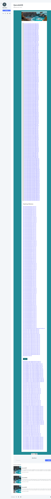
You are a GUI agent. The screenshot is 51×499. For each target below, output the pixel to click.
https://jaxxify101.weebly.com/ (27, 400)
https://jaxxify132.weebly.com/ (27, 403)
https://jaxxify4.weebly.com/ (27, 330)
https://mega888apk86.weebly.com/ (28, 448)
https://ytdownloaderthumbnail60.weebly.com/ (29, 210)
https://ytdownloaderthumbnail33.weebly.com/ (32, 196)
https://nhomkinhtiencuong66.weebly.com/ (31, 152)
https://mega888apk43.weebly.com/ (28, 413)
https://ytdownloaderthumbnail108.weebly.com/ (30, 320)
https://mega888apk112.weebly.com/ (38, 379)
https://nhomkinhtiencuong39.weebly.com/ (31, 74)
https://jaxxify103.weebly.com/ (27, 401)
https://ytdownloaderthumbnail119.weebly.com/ (30, 244)
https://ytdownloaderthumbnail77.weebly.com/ (29, 301)
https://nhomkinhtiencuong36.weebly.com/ (31, 71)
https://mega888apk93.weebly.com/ (28, 419)
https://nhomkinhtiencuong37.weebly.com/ (31, 72)
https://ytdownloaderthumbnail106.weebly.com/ (30, 317)
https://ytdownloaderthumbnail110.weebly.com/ (30, 322)
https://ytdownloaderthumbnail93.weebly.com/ (29, 284)
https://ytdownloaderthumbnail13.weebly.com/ (32, 172)
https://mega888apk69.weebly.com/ (28, 416)
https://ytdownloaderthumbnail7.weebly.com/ (31, 165)
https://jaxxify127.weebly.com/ (27, 434)
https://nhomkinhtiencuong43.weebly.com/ (31, 143)
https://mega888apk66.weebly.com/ (38, 414)
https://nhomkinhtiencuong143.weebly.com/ (31, 149)
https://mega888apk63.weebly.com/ (38, 446)
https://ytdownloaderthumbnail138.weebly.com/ (30, 325)
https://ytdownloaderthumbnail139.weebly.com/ (30, 327)
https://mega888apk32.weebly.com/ (38, 369)
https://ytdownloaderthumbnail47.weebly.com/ (29, 247)
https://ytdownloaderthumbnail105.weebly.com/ (30, 310)
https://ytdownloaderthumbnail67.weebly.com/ (29, 277)
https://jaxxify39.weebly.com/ (35, 426)
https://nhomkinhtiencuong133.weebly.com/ (31, 97)
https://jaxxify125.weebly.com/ (36, 362)
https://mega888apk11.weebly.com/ (28, 437)
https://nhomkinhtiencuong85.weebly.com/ (31, 111)
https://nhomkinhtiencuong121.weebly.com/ (31, 23)
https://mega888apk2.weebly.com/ (38, 363)
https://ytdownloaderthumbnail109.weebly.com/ (30, 321)
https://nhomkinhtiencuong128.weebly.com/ (31, 61)
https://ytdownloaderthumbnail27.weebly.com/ (32, 189)
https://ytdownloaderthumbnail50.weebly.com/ (29, 251)
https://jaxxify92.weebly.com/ (27, 353)
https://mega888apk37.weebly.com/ (38, 442)
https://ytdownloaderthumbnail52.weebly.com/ (29, 295)
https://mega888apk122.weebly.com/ (38, 421)
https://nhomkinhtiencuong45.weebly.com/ (31, 145)
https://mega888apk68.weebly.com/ (38, 415)
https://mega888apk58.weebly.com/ (38, 373)
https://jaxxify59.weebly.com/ (35, 350)
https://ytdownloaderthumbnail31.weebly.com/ (32, 194)
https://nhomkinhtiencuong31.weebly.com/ (31, 88)
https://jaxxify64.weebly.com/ (27, 429)
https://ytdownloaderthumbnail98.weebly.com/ (29, 260)
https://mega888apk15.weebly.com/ (28, 439)
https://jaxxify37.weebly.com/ (35, 425)
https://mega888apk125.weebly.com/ (28, 424)
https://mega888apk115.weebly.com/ (28, 381)
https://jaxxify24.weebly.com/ (27, 342)
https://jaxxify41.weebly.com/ (27, 394)
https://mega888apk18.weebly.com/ (38, 440)
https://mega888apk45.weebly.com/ (28, 414)
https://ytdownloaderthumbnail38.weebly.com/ (29, 225)
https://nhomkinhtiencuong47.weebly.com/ (31, 30)
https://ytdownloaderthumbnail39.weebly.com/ (29, 226)
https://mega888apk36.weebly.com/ (28, 442)
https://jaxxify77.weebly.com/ (27, 386)
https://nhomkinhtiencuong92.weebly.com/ (31, 130)
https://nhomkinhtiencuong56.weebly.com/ (31, 100)
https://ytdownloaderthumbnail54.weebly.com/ (29, 297)
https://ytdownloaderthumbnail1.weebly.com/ (31, 158)
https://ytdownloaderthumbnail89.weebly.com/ (29, 238)
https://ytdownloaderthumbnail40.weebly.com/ (29, 227)
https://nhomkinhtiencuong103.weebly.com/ (31, 120)
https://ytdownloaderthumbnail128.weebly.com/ (30, 266)
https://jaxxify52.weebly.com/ (35, 382)
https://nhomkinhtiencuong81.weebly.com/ (31, 106)
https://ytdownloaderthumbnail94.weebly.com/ (29, 285)
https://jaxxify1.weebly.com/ (41, 328)
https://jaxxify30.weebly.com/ (27, 346)
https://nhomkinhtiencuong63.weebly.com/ (31, 85)
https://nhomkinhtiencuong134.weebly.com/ (31, 98)
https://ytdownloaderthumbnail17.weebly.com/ (31, 177)
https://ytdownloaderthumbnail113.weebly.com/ (30, 219)
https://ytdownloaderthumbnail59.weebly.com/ (29, 208)
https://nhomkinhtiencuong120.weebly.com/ (31, 139)
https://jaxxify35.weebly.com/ (35, 348)
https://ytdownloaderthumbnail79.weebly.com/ (29, 303)
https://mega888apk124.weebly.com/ (38, 422)
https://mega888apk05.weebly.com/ (28, 366)
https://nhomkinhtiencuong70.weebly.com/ (31, 157)
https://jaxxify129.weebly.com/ (27, 435)
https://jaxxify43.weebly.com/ (27, 395)
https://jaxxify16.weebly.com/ (27, 337)
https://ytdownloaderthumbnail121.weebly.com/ (30, 288)
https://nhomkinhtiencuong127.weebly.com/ (31, 60)
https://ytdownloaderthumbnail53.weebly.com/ (29, 296)
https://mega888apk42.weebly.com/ (38, 412)
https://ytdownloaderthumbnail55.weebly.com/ (29, 298)
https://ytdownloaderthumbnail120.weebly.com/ (30, 245)
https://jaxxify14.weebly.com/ (27, 336)
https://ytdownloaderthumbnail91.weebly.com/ (29, 282)
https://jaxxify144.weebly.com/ (27, 393)
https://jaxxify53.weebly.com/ (27, 383)
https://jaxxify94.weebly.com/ (27, 354)
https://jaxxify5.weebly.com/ (35, 330)
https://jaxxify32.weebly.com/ (27, 347)
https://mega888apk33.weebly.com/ (28, 370)
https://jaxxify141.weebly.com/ (36, 390)
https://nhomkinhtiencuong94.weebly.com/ (31, 132)
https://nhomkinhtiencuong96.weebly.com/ (31, 47)
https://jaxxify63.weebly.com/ (35, 428)
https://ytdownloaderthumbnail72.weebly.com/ (29, 253)
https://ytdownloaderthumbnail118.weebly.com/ (30, 243)
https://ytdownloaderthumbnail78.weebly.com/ (29, 302)
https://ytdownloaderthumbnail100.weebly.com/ (30, 263)
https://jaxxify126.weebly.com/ (36, 433)
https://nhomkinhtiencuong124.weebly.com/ (31, 27)
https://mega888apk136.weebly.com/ (38, 381)
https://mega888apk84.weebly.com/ (38, 376)
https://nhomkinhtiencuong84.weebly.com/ (31, 110)
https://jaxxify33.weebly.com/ (35, 347)
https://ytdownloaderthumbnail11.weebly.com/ (31, 170)
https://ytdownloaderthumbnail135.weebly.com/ (30, 316)
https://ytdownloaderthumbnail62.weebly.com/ (29, 230)
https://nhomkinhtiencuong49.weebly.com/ (31, 33)
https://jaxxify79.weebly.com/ (27, 387)
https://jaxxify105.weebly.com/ (27, 402)
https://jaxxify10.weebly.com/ (27, 334)
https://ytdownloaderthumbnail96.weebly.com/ (29, 258)
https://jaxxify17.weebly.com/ (35, 337)
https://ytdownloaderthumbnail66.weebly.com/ (29, 276)
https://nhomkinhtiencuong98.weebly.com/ (31, 49)
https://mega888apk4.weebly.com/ (38, 364)
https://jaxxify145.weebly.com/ (36, 393)
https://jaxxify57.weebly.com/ (35, 349)
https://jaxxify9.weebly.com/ (35, 333)
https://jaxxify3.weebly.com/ (35, 329)
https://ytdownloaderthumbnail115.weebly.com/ (30, 221)
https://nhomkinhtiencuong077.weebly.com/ (31, 125)
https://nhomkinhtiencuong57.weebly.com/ (31, 101)
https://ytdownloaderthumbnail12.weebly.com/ (32, 171)
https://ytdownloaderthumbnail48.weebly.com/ (29, 249)
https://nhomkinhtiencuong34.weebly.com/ (31, 92)
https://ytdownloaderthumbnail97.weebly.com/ (29, 259)
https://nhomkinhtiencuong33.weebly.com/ (31, 91)
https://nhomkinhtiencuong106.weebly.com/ (31, 112)
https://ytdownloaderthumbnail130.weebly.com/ (30, 269)
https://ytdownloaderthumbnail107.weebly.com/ (30, 318)
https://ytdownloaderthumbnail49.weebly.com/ (29, 250)
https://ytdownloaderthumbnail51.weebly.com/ (29, 294)
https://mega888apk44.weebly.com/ (38, 413)
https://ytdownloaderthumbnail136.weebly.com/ (30, 323)
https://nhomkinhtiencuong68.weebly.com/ (31, 155)
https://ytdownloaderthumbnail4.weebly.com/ (31, 162)
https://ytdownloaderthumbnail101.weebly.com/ (30, 305)
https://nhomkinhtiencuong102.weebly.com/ (31, 119)
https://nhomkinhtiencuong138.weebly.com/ (31, 79)
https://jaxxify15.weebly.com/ (35, 336)
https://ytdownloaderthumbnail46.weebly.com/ (29, 246)
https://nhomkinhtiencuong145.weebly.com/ (31, 151)
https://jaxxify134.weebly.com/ (27, 405)
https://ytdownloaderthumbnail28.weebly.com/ (32, 190)
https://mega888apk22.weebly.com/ (38, 406)
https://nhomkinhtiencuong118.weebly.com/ (31, 137)
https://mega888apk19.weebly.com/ (28, 441)
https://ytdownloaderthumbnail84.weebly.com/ (29, 214)
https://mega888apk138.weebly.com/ (38, 424)
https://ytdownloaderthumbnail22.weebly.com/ (32, 183)
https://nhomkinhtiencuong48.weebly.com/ (31, 32)
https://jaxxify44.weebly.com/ (35, 395)
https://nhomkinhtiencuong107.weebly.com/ (31, 113)
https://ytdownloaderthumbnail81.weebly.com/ (29, 211)
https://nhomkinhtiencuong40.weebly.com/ (31, 75)
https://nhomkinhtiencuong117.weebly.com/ (31, 136)
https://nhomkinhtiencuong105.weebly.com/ (31, 123)
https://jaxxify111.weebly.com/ (27, 388)
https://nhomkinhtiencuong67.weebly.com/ (31, 153)
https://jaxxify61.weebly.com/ (35, 427)
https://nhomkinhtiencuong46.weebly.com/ (31, 29)
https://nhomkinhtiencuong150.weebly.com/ (31, 40)
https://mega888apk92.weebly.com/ (38, 418)
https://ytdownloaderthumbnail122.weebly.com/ (30, 289)
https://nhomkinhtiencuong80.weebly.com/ (31, 127)
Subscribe (6, 10)
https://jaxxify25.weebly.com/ (35, 342)
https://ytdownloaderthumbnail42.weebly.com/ (29, 271)
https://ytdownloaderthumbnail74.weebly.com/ (29, 256)
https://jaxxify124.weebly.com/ (27, 362)
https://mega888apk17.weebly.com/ (28, 440)
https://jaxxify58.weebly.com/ (27, 350)
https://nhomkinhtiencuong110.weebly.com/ (31, 117)
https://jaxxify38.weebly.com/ (27, 426)
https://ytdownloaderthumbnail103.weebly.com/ (30, 308)
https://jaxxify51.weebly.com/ (27, 382)
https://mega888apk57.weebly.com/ (28, 373)
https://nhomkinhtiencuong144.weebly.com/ (31, 150)
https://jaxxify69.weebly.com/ (27, 399)
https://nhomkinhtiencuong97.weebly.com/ (31, 48)
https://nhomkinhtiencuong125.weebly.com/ (31, 28)
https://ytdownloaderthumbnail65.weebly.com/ (29, 233)
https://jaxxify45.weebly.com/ (27, 396)
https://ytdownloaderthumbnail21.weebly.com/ (32, 182)
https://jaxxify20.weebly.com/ (27, 340)
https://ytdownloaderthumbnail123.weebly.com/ (30, 290)
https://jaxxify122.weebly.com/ (27, 361)
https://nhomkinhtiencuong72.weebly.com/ (31, 42)
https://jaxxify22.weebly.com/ (27, 341)
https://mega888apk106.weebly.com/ (38, 377)
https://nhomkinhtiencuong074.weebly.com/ (31, 45)
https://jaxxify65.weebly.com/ (35, 429)
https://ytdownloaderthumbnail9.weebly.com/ (31, 168)
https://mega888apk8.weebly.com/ (38, 367)
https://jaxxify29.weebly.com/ (35, 344)
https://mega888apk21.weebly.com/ (28, 406)
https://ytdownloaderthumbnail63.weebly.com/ (29, 231)
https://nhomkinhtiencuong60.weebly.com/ (31, 105)
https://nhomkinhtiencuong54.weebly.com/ (31, 68)
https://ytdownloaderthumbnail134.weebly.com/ (30, 315)
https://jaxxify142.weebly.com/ (27, 392)
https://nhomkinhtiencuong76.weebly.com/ (31, 124)
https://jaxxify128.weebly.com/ (36, 434)
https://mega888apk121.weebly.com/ (28, 421)
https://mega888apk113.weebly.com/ (28, 380)
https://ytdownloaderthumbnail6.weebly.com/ (31, 164)
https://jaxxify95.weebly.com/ (35, 354)
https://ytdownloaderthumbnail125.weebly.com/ (30, 292)
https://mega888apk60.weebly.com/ (38, 374)
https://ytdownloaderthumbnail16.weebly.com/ (32, 176)
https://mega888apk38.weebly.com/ (28, 444)
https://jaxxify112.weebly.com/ (36, 388)
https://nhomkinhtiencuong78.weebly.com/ (31, 126)
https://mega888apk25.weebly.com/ (28, 408)
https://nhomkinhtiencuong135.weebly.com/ (31, 99)
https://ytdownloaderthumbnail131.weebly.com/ (30, 311)
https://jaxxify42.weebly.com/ (35, 394)
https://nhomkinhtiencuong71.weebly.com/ (31, 41)
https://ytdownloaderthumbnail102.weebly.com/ (30, 307)
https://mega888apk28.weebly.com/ (38, 409)
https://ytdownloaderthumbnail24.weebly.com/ (32, 185)
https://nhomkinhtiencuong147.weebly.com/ (31, 36)
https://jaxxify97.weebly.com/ (35, 431)
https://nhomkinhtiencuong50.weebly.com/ (31, 34)
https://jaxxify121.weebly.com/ (27, 355)
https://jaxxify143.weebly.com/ (36, 392)
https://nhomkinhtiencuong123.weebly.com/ (31, 26)
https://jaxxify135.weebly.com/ (36, 405)
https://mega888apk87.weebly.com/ (38, 448)
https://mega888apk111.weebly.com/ (28, 379)
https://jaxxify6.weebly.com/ (27, 331)
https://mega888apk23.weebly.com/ (28, 407)
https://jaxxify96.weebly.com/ (27, 431)
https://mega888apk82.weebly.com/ (38, 375)
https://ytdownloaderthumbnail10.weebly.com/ (32, 169)
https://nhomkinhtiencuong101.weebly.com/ (31, 118)
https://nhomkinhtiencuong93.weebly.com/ (31, 131)
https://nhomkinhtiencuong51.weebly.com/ (31, 65)
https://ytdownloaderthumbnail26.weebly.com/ (32, 188)
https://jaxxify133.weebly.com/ (36, 403)
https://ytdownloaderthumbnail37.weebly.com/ (29, 224)
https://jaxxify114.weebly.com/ (36, 389)
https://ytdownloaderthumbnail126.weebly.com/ (30, 264)
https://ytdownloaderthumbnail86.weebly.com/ (29, 234)
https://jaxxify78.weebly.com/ (35, 386)
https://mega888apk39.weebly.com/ (38, 444)
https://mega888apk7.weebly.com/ (28, 367)
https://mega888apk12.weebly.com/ (38, 437)
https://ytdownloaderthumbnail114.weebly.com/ (30, 220)
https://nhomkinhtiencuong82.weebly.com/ (31, 107)
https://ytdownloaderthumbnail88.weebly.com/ (29, 237)
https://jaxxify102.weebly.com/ (36, 400)
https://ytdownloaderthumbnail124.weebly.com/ (30, 291)
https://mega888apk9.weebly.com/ (28, 368)
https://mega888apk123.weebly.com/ (28, 422)
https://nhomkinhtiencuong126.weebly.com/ (31, 59)
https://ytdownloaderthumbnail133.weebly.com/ (30, 314)
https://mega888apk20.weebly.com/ (38, 441)
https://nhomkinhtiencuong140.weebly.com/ (31, 81)
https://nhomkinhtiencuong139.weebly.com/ (31, 80)
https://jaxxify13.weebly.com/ (35, 335)
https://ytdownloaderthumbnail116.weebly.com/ (30, 240)
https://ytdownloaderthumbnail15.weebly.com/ (32, 175)
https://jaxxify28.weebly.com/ (27, 344)
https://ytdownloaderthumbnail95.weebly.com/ (29, 286)
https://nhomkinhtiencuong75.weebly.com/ (31, 46)
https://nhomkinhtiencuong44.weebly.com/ (31, 144)
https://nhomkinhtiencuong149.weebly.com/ (31, 39)
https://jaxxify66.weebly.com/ (35, 396)
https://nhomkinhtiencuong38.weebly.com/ (31, 73)
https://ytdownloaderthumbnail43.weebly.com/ (29, 272)
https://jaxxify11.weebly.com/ (35, 334)
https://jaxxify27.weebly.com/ (35, 343)
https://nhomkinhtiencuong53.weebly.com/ (31, 67)
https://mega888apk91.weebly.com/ (28, 418)
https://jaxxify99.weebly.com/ (35, 432)
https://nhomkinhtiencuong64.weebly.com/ (31, 86)
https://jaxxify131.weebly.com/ (36, 402)
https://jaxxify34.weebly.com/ (27, 348)
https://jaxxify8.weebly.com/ (27, 333)
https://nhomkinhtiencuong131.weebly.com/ (31, 94)
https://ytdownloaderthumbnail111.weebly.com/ (30, 217)
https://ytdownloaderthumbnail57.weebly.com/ (29, 206)
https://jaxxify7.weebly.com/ (35, 331)
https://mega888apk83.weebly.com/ (28, 376)
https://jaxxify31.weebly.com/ (35, 346)
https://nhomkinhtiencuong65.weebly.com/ (31, 87)
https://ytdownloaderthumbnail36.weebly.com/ (29, 223)
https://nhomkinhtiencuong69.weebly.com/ (31, 156)
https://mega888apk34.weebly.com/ (38, 370)
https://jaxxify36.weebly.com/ (27, 425)
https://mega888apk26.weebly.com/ (38, 408)
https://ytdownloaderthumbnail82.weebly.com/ (29, 212)
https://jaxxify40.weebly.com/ (27, 427)
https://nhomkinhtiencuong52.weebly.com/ (31, 66)
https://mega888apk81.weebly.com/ (28, 375)
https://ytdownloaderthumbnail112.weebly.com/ (30, 218)
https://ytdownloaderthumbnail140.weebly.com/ (30, 328)
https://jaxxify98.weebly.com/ (27, 432)
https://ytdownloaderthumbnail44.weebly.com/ (29, 273)
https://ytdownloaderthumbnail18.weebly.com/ (32, 178)
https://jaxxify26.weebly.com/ (27, 343)
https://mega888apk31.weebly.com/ (28, 369)
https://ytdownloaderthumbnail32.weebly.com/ (32, 195)
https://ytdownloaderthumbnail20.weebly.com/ (32, 181)
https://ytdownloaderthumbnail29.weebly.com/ (32, 191)
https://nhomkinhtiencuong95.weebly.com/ (31, 133)
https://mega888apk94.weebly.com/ (38, 419)
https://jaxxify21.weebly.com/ (35, 340)
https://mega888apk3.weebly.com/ (28, 364)
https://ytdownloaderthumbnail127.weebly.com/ (30, 265)
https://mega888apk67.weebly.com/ (28, 415)
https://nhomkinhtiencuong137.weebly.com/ (31, 78)
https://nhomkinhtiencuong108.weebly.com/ (31, 114)
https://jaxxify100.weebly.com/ (27, 433)
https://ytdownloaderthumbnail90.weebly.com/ (29, 239)
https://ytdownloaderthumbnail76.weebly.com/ (29, 299)
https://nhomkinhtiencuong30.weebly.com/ (31, 58)
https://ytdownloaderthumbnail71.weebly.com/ (29, 252)
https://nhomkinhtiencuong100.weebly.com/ (31, 52)
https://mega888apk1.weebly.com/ (28, 363)
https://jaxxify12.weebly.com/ (27, 335)
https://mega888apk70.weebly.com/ (38, 416)
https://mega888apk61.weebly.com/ (38, 445)
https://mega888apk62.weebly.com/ (28, 446)
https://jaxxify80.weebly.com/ (35, 387)
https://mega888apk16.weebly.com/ (38, 439)
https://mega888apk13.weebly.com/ (28, 438)
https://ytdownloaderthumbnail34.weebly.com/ (32, 197)
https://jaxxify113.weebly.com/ (27, 389)
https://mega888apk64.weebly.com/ (28, 447)
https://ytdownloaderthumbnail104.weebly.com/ (30, 309)
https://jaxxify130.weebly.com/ (36, 435)
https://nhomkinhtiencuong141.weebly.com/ (31, 146)
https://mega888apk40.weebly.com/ (28, 445)
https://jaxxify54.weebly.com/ (35, 383)
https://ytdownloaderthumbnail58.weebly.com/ (29, 207)
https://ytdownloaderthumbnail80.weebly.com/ (29, 304)
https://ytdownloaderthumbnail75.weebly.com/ (29, 257)
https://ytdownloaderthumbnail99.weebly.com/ (29, 262)
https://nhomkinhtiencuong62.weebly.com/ (31, 84)
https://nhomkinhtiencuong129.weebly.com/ (31, 62)
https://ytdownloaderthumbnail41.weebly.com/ (29, 270)
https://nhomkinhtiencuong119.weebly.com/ (31, 138)
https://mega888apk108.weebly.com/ (38, 420)
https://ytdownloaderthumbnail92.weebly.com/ (29, 283)
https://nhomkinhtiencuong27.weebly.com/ (31, 54)
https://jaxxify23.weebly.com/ (35, 341)
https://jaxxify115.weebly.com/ (27, 390)
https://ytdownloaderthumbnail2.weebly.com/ (31, 159)
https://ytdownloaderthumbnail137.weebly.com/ (30, 324)
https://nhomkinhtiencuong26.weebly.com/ (31, 53)
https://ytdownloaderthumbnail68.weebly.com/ (29, 278)
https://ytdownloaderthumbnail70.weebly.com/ (29, 281)
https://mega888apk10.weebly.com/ (38, 368)
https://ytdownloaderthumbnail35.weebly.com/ (32, 198)
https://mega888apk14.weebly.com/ (38, 438)
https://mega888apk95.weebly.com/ (28, 420)
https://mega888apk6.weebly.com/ (38, 366)
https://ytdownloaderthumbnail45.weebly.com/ (29, 275)
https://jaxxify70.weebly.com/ (35, 399)
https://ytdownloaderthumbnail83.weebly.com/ (29, 213)
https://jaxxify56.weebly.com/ (27, 349)
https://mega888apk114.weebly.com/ (38, 380)
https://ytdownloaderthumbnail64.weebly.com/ (29, 232)
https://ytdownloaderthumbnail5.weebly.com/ (31, 163)
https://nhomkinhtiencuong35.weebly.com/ (31, 93)
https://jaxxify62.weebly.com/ (27, 428)
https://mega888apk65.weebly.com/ (38, 447)
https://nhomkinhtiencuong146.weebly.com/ (31, 35)
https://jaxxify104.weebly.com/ (36, 401)
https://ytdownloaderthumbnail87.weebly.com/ (29, 236)
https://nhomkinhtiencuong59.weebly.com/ (31, 104)
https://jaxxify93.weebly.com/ (35, 353)
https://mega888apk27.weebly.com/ (28, 409)
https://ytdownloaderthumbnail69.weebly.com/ (29, 279)
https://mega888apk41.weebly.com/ (28, 412)
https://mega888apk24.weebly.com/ (38, 407)
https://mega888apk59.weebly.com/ (28, 374)
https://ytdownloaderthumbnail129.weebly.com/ (30, 268)
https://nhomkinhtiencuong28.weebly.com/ (31, 55)
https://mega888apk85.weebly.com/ (28, 377)
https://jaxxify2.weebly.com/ (27, 329)
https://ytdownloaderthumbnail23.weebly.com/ (32, 184)
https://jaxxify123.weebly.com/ (36, 361)
